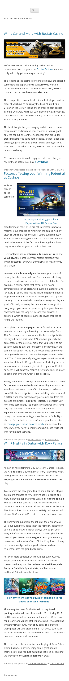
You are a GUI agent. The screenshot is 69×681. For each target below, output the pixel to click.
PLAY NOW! (41, 161)
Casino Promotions (37, 169)
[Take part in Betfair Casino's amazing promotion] (34, 57)
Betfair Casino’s (45, 69)
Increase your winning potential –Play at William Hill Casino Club (41, 221)
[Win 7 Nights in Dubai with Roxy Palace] (34, 460)
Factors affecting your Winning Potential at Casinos (34, 175)
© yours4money (11, 675)
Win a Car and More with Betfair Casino (33, 33)
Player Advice (34, 439)
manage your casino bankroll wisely (25, 424)
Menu (34, 10)
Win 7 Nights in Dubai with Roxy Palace (33, 443)
